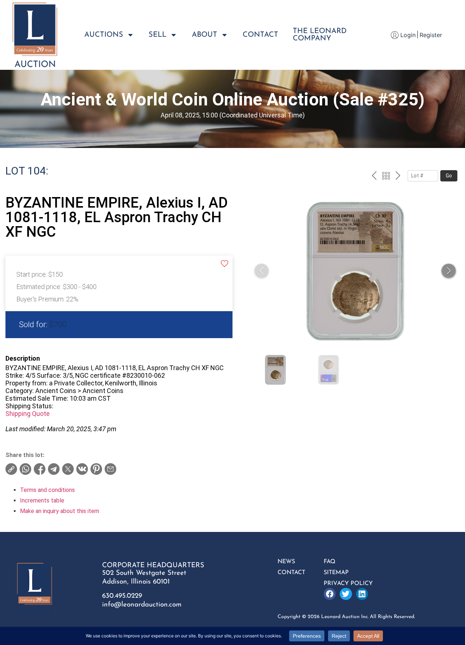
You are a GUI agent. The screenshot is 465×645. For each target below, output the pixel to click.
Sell (157, 35)
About (204, 35)
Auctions (103, 35)
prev (374, 176)
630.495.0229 (122, 596)
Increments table (42, 500)
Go (449, 176)
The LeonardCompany (320, 35)
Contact (260, 35)
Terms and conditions (47, 489)
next (398, 176)
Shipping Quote (27, 413)
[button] (448, 271)
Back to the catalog (386, 176)
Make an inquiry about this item (59, 511)
